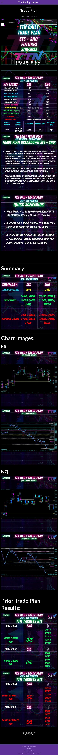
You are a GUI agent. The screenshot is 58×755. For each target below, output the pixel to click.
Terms (32, 750)
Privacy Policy (27, 750)
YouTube (29, 748)
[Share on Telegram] (34, 733)
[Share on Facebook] (26, 733)
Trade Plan (29, 7)
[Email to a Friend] (32, 733)
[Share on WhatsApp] (23, 733)
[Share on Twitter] (29, 733)
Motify (25, 753)
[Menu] (2, 2)
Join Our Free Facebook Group (29, 746)
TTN (36, 16)
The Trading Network (29, 2)
